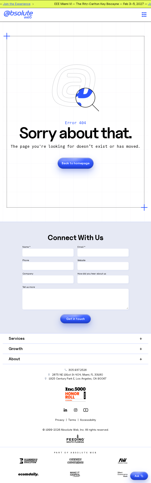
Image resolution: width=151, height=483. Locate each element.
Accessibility (88, 419)
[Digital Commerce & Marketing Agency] (23, 14)
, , (77, 378)
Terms (72, 419)
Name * (26, 246)
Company (27, 273)
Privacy (59, 419)
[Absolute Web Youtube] (86, 410)
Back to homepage (75, 163)
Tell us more (28, 286)
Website (81, 260)
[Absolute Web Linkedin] (65, 410)
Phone (25, 260)
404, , (77, 374)
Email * (81, 246)
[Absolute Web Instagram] (75, 410)
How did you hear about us (91, 273)
